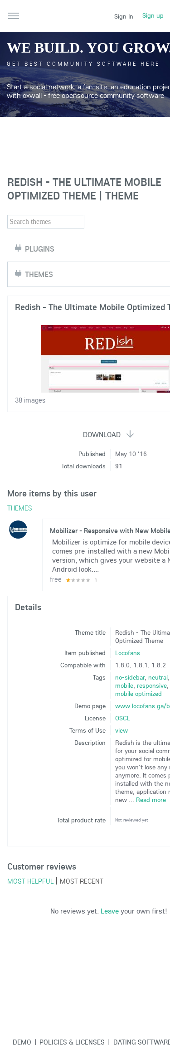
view (121, 730)
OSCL (122, 718)
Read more (151, 800)
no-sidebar (130, 677)
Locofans (127, 653)
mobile (124, 685)
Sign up (153, 15)
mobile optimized (138, 694)
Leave (110, 910)
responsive (152, 685)
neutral (158, 677)
